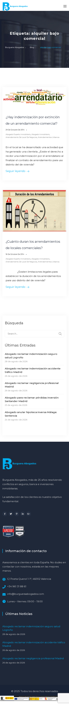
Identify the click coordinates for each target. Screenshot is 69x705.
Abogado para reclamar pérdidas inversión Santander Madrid (32, 399)
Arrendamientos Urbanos (48, 137)
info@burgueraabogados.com (25, 593)
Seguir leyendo (15, 171)
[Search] (60, 333)
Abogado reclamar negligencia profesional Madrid (32, 385)
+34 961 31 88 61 (16, 586)
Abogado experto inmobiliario (18, 134)
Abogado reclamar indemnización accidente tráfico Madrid (32, 370)
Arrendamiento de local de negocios (21, 137)
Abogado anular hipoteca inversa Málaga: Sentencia (31, 414)
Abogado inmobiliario (40, 134)
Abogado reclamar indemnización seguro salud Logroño (31, 355)
